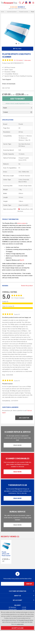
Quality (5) (5, 301)
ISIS (20, 172)
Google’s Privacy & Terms (26, 620)
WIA (27, 172)
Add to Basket (17, 99)
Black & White (23, 182)
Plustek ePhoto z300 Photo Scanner (6, 553)
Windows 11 (22, 136)
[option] (17, 7)
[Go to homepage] (9, 2)
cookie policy (20, 624)
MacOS (22, 260)
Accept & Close (17, 628)
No (19, 164)
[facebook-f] (17, 574)
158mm (21, 201)
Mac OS (28, 140)
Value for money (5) (8, 306)
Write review (27, 60)
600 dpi (21, 132)
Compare (5, 112)
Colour (20, 179)
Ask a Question (24, 418)
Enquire (5, 108)
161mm (21, 197)
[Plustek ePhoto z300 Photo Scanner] (6, 545)
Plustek (21, 124)
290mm (21, 193)
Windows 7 (22, 140)
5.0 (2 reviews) (18, 60)
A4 (19, 128)
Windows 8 (24, 138)
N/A (20, 150)
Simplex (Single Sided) (25, 185)
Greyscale (26, 179)
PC (19, 168)
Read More (17, 445)
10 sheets (21, 154)
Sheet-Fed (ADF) (23, 205)
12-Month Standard (24, 176)
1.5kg (20, 189)
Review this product (27, 285)
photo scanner (21, 223)
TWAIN (24, 172)
